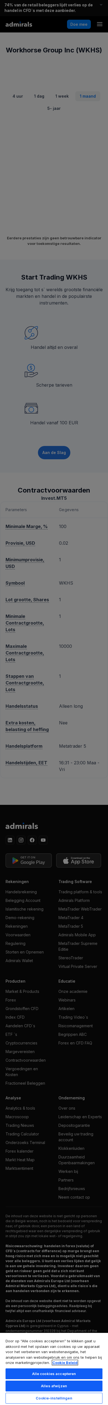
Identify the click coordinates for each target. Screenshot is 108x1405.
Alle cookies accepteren (54, 1373)
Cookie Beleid (65, 1362)
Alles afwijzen (54, 1386)
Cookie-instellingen (54, 1398)
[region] (54, 1368)
